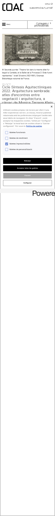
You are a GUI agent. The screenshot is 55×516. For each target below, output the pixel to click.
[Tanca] (52, 106)
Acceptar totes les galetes (27, 168)
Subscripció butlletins (41, 8)
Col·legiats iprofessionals (41, 24)
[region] (27, 309)
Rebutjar (27, 161)
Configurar (27, 183)
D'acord (28, 176)
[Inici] (13, 7)
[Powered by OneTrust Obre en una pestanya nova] (43, 191)
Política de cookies (34, 126)
